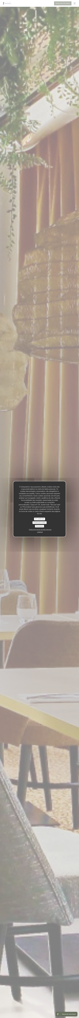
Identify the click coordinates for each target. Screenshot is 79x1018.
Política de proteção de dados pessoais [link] (40, 530)
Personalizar (39, 526)
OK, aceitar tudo (39, 519)
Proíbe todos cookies (40, 522)
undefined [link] (40, 532)
